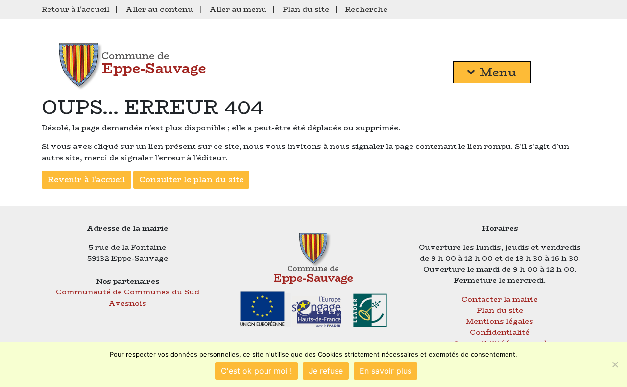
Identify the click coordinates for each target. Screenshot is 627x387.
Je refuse (326, 371)
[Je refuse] (615, 364)
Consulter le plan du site (191, 179)
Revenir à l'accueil (86, 179)
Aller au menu (237, 9)
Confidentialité (500, 332)
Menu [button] (498, 72)
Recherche (366, 9)
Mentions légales (499, 321)
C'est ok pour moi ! (256, 371)
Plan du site (306, 9)
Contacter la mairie (499, 299)
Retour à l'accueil (75, 9)
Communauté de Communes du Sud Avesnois (127, 297)
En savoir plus (385, 371)
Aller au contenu (159, 9)
